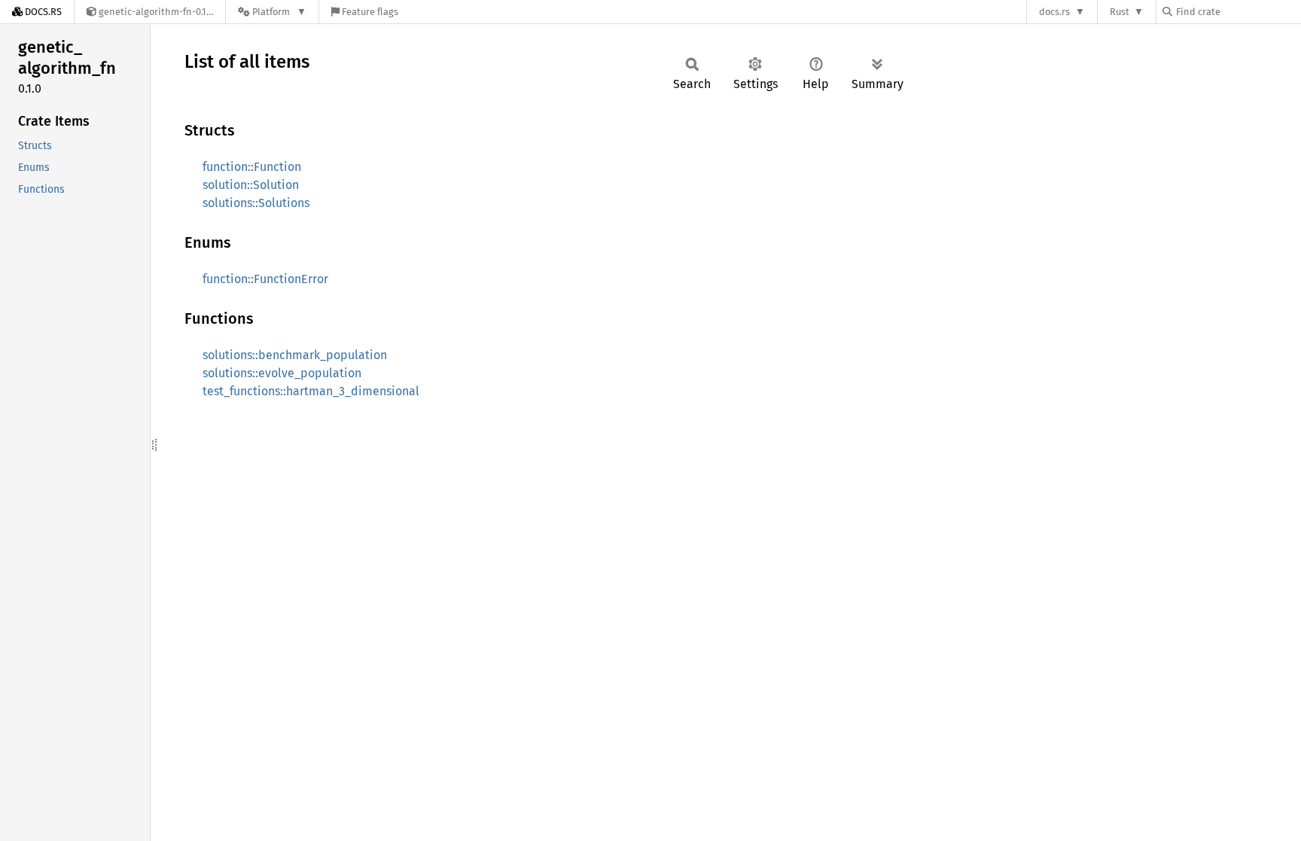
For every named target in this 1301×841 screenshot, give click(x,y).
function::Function (252, 167)
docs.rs (1054, 11)
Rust (1119, 11)
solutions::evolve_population (282, 373)
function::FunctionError (265, 279)
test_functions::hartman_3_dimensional (311, 391)
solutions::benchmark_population (295, 355)
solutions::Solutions (256, 203)
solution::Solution (251, 185)
